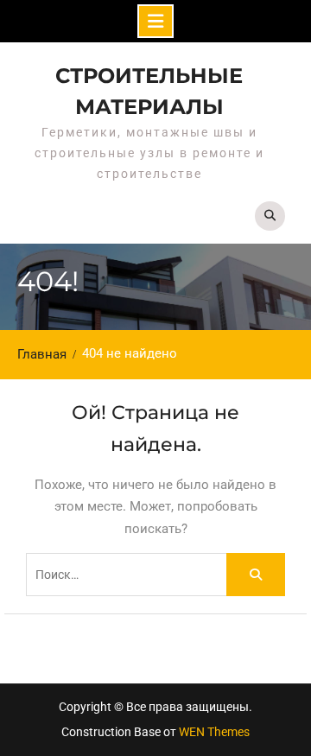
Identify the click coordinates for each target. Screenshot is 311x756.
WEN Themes (214, 732)
